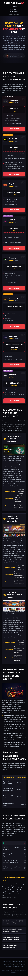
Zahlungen (13, 11)
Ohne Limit (13, 9)
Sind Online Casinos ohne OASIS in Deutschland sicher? (13, 922)
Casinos (13, 6)
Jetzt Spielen (14, 129)
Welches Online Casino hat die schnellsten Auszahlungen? (12, 930)
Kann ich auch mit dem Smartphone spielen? (10, 946)
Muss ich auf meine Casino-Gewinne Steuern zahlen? (11, 938)
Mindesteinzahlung (13, 14)
